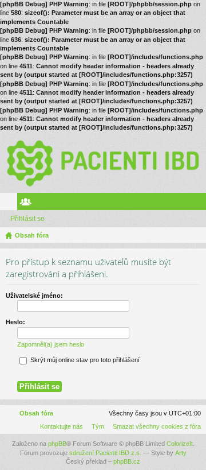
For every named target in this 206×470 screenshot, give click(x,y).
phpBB (57, 443)
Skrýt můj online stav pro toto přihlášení (84, 359)
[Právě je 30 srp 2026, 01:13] (195, 235)
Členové (28, 203)
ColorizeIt (180, 443)
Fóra (11, 203)
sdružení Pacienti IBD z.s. (105, 452)
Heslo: (15, 321)
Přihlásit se (27, 219)
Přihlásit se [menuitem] (199, 203)
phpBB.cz (126, 461)
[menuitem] (154, 426)
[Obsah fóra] (103, 163)
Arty (181, 452)
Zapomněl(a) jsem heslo (50, 344)
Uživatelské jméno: (34, 295)
